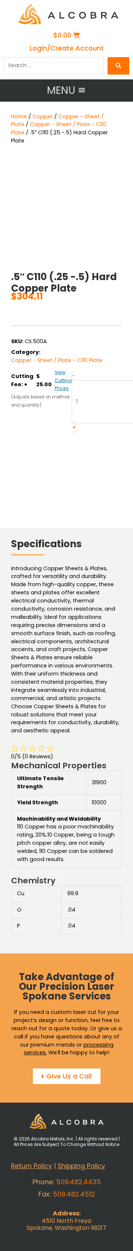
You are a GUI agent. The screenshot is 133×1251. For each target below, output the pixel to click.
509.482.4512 (74, 1194)
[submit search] (118, 66)
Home (19, 116)
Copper (43, 116)
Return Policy (31, 1166)
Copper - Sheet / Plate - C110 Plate (56, 360)
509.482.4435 (78, 1181)
